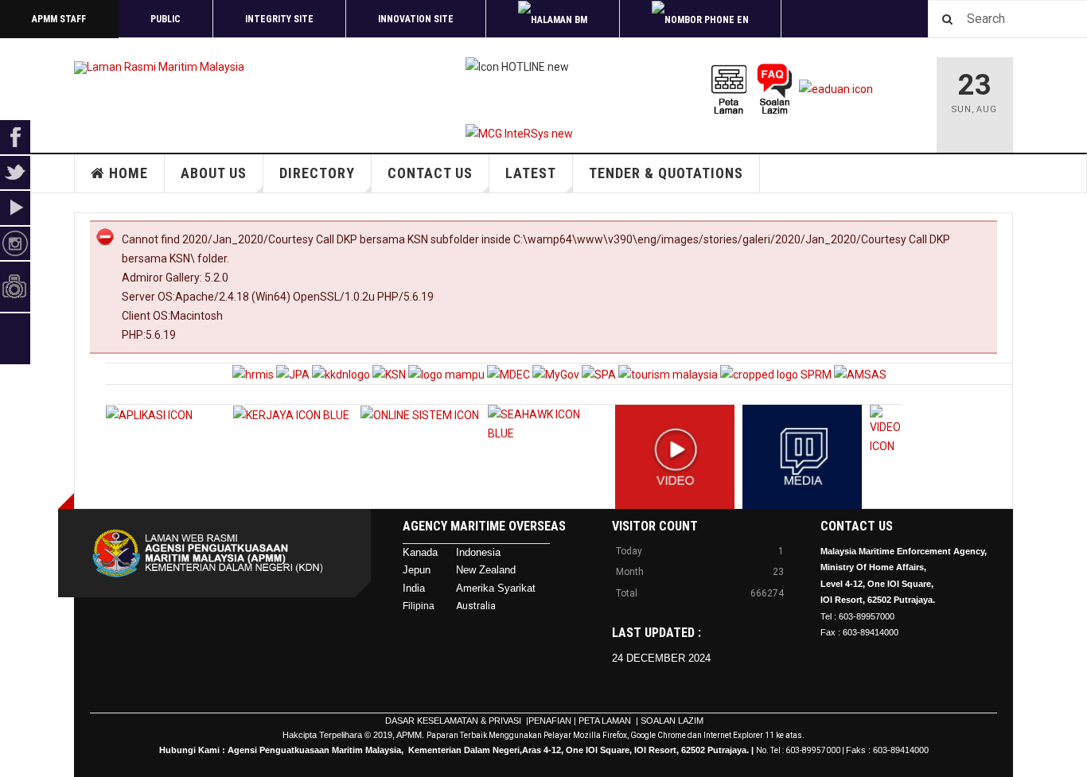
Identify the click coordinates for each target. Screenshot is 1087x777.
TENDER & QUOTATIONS (666, 173)
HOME (128, 173)
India (414, 588)
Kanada (420, 552)
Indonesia (478, 552)
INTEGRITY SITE (279, 19)
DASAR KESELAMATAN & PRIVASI (454, 720)
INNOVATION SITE (416, 19)
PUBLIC (165, 19)
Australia (476, 606)
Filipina (418, 606)
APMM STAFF (59, 19)
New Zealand (486, 570)
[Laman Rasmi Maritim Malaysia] (159, 67)
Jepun (417, 570)
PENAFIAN (549, 720)
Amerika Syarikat (496, 588)
